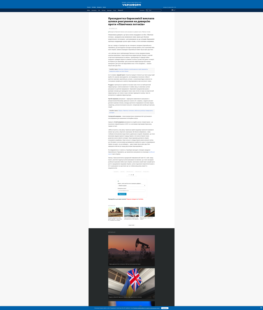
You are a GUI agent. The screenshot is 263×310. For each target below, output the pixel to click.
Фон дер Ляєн (146, 171)
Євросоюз (122, 171)
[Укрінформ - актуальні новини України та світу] (131, 5)
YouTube (140, 199)
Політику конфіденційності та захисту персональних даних (146, 308)
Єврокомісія (116, 171)
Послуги (89, 7)
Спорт (114, 10)
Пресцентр (99, 7)
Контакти (142, 10)
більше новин (131, 225)
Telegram (128, 199)
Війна (88, 10)
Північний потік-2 (130, 171)
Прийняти (164, 308)
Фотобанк (94, 7)
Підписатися (122, 194)
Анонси (104, 7)
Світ (99, 10)
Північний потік (138, 171)
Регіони (103, 10)
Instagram (134, 199)
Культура (109, 10)
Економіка (94, 10)
